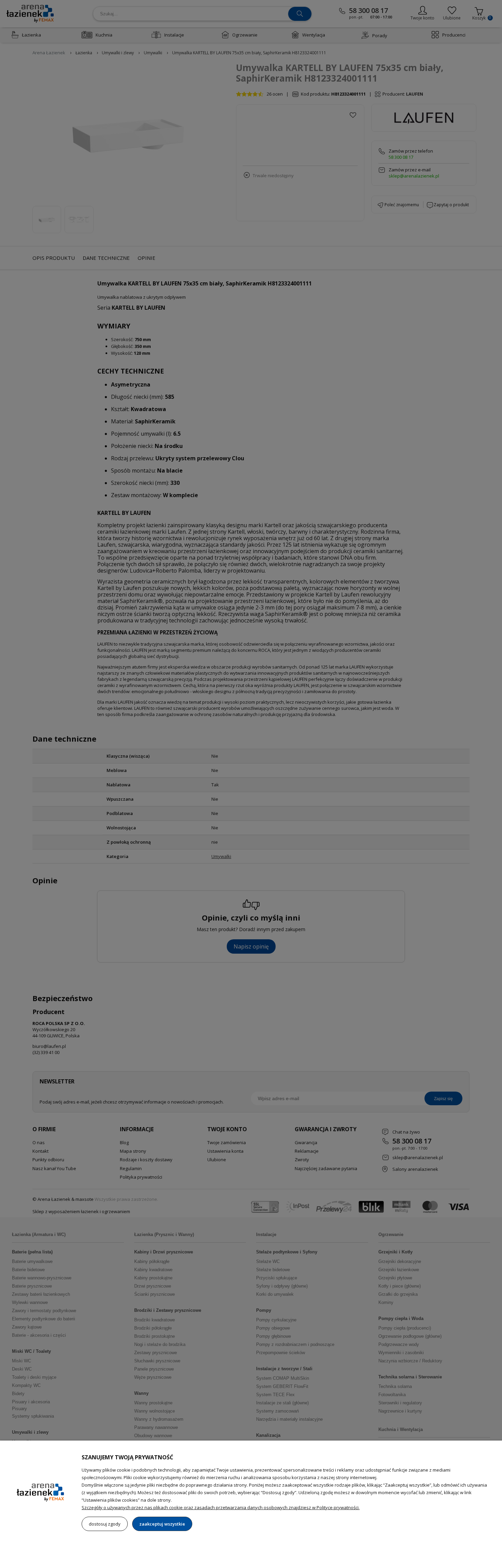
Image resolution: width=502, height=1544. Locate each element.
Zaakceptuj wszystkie (162, 1524)
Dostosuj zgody (105, 1524)
